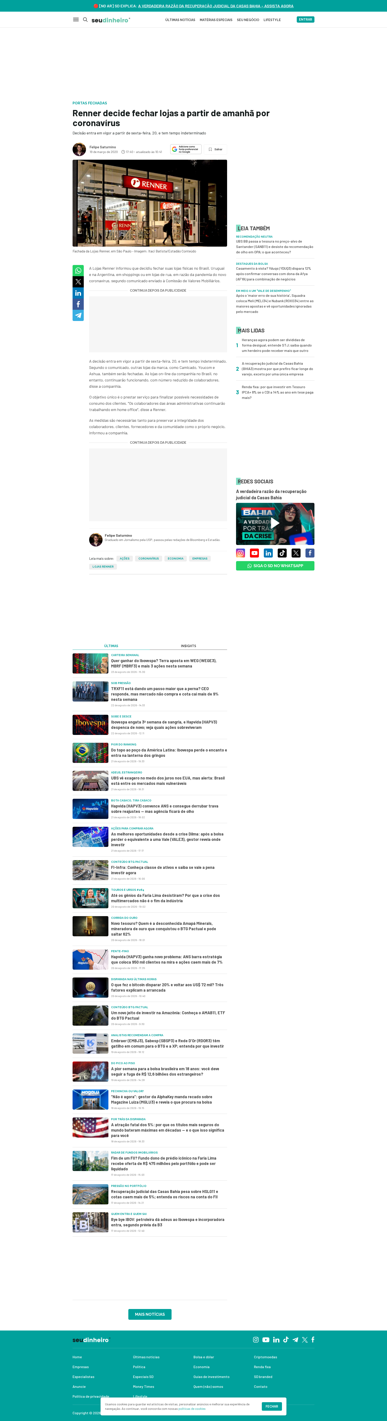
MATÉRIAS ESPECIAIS (216, 20)
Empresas (199, 558)
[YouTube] (265, 1339)
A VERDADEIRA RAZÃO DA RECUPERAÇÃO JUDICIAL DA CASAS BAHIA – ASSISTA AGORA (216, 5)
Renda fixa (262, 1367)
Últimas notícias (146, 1357)
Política (139, 1367)
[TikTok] (286, 1339)
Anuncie (79, 1386)
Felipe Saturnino (103, 147)
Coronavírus (148, 558)
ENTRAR (305, 19)
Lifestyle (140, 1396)
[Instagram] (256, 1339)
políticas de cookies (192, 1408)
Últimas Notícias (180, 20)
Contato (260, 1386)
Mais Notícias (150, 1314)
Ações (124, 558)
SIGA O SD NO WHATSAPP (278, 565)
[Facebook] (313, 1339)
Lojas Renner (103, 566)
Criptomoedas (265, 1357)
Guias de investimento (212, 1376)
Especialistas (83, 1376)
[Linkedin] (276, 1339)
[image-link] (90, 663)
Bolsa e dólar (204, 1357)
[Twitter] (305, 1339)
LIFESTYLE (272, 20)
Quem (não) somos (208, 1386)
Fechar (272, 1406)
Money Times (143, 1386)
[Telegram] (295, 1339)
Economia (175, 558)
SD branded (263, 1376)
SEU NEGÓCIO (248, 20)
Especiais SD (143, 1376)
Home (77, 1357)
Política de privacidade (91, 1396)
